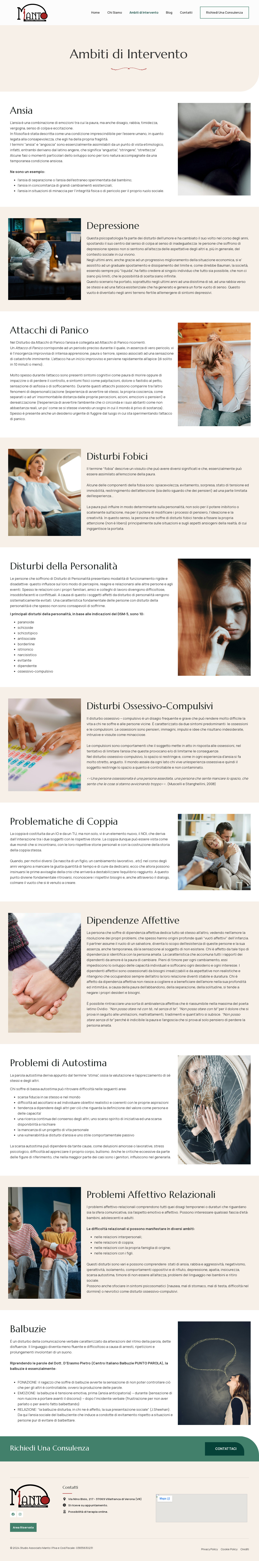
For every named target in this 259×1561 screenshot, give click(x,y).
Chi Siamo (114, 12)
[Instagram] (20, 1514)
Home (95, 12)
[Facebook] (13, 1514)
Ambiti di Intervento (144, 12)
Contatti (186, 12)
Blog (169, 12)
